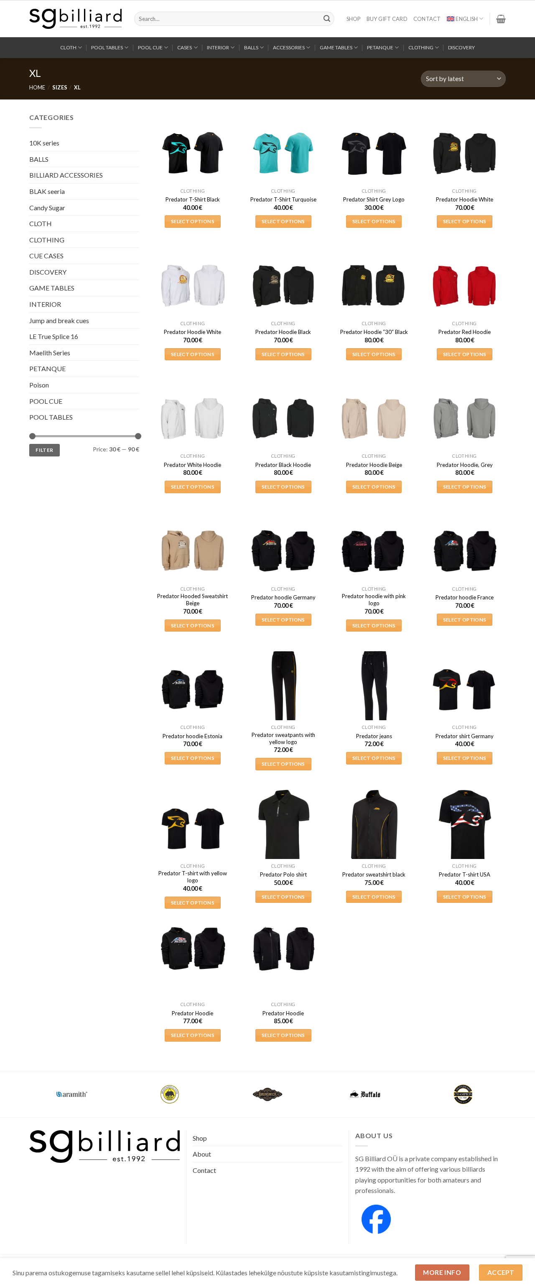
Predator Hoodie (192, 1013)
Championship (71, 1089)
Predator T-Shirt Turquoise (283, 199)
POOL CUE (150, 47)
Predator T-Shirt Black (193, 199)
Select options (192, 221)
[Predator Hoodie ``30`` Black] (374, 286)
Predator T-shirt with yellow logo (192, 877)
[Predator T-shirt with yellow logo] (192, 828)
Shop (353, 18)
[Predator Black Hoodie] (283, 418)
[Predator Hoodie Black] (283, 286)
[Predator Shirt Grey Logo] (374, 153)
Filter (44, 449)
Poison (39, 385)
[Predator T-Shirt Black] (192, 153)
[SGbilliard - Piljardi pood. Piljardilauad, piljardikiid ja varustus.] (75, 19)
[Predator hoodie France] (464, 551)
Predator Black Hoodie (283, 464)
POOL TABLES (107, 47)
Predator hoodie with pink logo (374, 600)
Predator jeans (374, 736)
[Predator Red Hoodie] (464, 286)
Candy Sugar (47, 207)
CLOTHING (420, 47)
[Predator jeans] (374, 689)
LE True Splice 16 (53, 336)
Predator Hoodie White (464, 199)
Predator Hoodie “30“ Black (374, 332)
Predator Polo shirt (283, 874)
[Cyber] (365, 1094)
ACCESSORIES (289, 47)
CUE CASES (46, 256)
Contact (427, 18)
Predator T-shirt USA (464, 874)
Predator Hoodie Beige (374, 464)
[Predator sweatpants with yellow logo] (283, 689)
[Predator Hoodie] (192, 948)
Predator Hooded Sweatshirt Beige (192, 600)
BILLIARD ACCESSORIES (66, 175)
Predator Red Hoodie (464, 332)
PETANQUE (380, 47)
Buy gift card (387, 18)
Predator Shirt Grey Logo (374, 199)
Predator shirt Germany (465, 736)
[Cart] (501, 19)
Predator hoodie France (465, 597)
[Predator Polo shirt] (283, 828)
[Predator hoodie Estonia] (192, 689)
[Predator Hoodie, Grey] (464, 418)
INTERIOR (218, 47)
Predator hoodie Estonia (192, 736)
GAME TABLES (336, 47)
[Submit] (327, 19)
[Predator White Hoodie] (192, 418)
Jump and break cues (59, 320)
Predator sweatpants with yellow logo (283, 738)
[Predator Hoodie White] (464, 153)
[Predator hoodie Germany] (283, 551)
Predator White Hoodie (192, 464)
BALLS (251, 47)
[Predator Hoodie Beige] (374, 418)
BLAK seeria (47, 191)
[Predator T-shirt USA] (464, 828)
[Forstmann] (463, 1094)
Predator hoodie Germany (283, 597)
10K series (44, 143)
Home (37, 87)
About (202, 1154)
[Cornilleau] (169, 1094)
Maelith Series (49, 352)
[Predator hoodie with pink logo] (374, 551)
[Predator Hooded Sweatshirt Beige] (192, 551)
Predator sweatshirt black (373, 874)
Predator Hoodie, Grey (465, 464)
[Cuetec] (267, 1094)
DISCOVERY (461, 47)
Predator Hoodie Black (283, 332)
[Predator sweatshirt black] (374, 828)
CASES (184, 47)
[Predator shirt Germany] (464, 689)
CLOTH (68, 47)
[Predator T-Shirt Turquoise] (283, 153)
